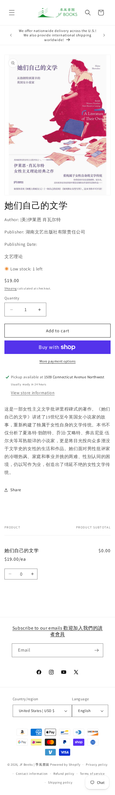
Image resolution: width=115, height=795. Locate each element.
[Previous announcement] (10, 35)
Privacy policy (97, 764)
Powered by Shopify (65, 764)
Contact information (32, 774)
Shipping (10, 288)
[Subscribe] (96, 650)
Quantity (11, 298)
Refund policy (63, 774)
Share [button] (15, 489)
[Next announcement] (104, 35)
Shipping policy (60, 782)
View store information (33, 392)
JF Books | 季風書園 (34, 764)
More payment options (58, 361)
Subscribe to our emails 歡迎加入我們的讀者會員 (57, 631)
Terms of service (92, 774)
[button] (11, 12)
